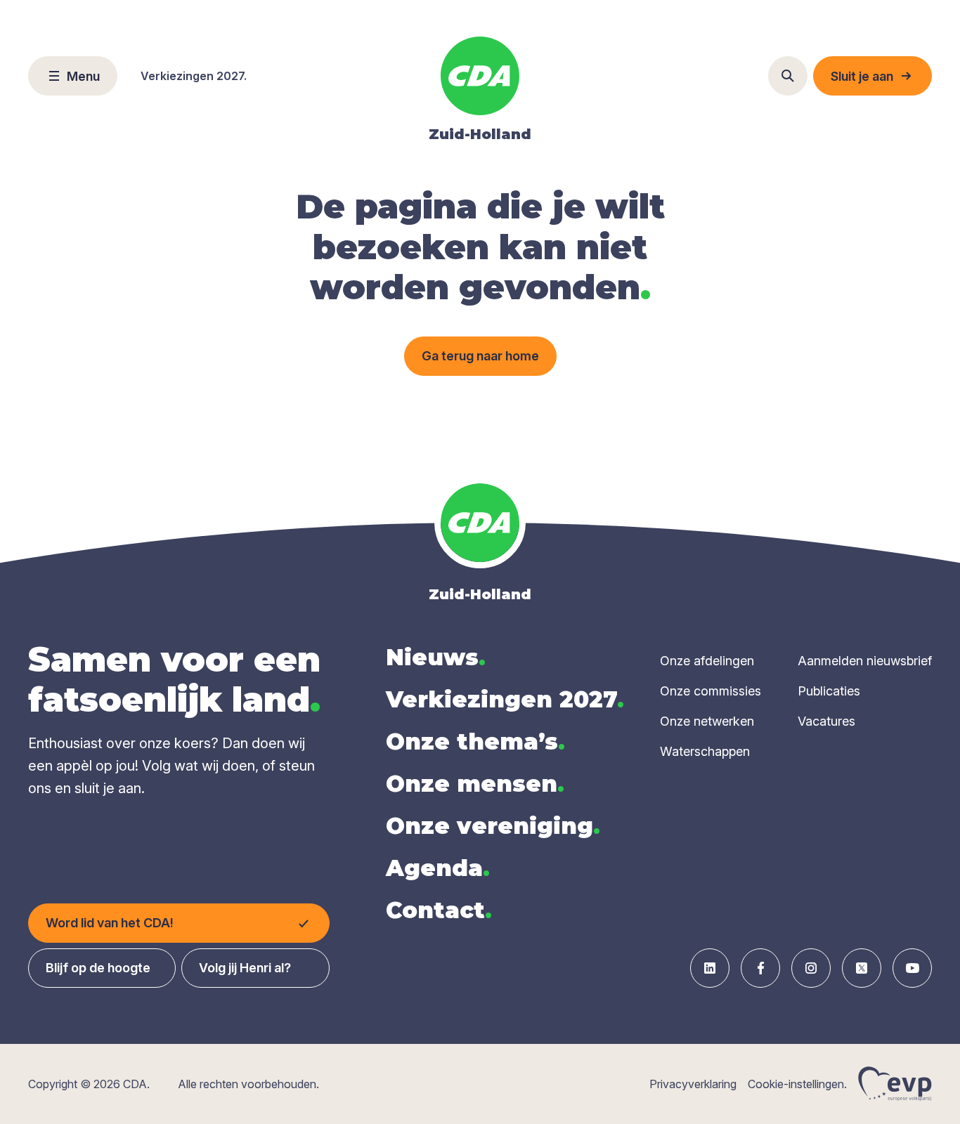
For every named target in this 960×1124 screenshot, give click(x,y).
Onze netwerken (707, 721)
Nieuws (436, 657)
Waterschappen (705, 751)
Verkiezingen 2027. (194, 76)
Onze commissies (710, 691)
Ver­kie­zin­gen (505, 699)
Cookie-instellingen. (797, 1084)
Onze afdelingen (707, 660)
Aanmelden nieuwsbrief (865, 660)
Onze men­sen (475, 783)
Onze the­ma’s (475, 741)
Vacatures (826, 721)
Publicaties (829, 691)
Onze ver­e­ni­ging (493, 825)
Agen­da (438, 868)
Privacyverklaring (693, 1084)
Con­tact (439, 910)
